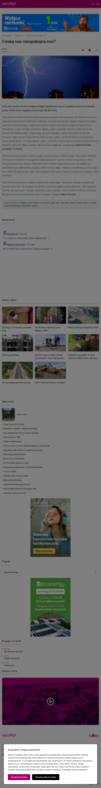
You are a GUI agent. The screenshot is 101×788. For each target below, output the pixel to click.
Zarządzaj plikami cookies (45, 777)
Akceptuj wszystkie (19, 777)
